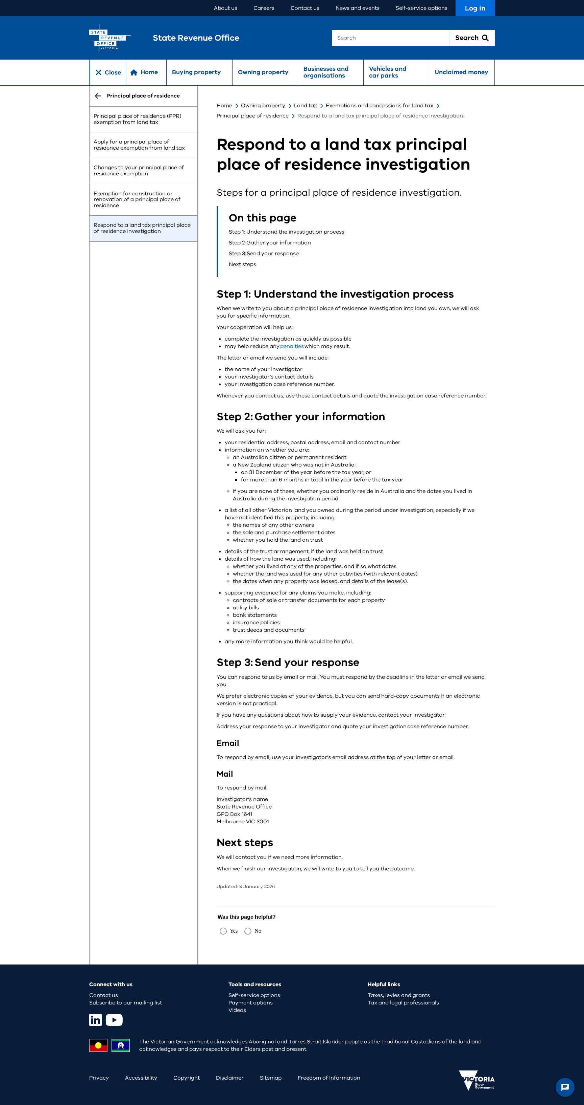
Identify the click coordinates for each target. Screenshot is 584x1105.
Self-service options (421, 8)
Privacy (99, 1078)
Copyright (186, 1078)
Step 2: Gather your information (270, 242)
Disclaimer (230, 1078)
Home (224, 105)
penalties (292, 346)
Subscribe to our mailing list (125, 1002)
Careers (263, 8)
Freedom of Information (329, 1078)
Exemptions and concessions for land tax (379, 105)
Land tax (305, 105)
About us (225, 8)
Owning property (263, 72)
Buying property (196, 72)
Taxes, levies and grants (399, 995)
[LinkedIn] (95, 1020)
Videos (237, 1010)
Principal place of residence (253, 116)
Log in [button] (475, 8)
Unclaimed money (461, 72)
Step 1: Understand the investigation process (286, 232)
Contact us (305, 8)
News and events (358, 8)
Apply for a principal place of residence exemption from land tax (139, 145)
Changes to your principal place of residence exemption (139, 171)
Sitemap (271, 1078)
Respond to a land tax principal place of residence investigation (142, 228)
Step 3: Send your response (264, 253)
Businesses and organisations (326, 72)
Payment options (250, 1002)
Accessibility (141, 1078)
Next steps (242, 264)
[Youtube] (114, 1020)
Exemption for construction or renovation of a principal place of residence (137, 199)
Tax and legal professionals (403, 1002)
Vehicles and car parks (388, 72)
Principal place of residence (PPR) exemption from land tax (137, 119)
